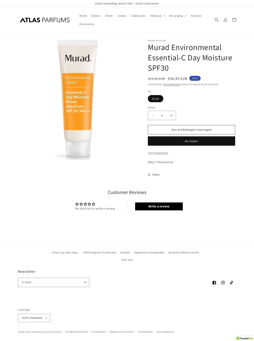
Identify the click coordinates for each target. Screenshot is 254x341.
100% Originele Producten (99, 252)
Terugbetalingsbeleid (76, 331)
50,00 (155, 98)
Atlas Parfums (33, 331)
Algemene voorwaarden (122, 331)
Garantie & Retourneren (183, 252)
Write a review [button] (158, 206)
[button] (157, 16)
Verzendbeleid (145, 331)
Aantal (151, 107)
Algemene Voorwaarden (149, 252)
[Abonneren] (84, 282)
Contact (125, 252)
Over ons (127, 259)
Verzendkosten (172, 84)
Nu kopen (191, 141)
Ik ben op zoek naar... (65, 252)
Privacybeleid (98, 331)
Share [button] (156, 174)
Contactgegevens (166, 331)
